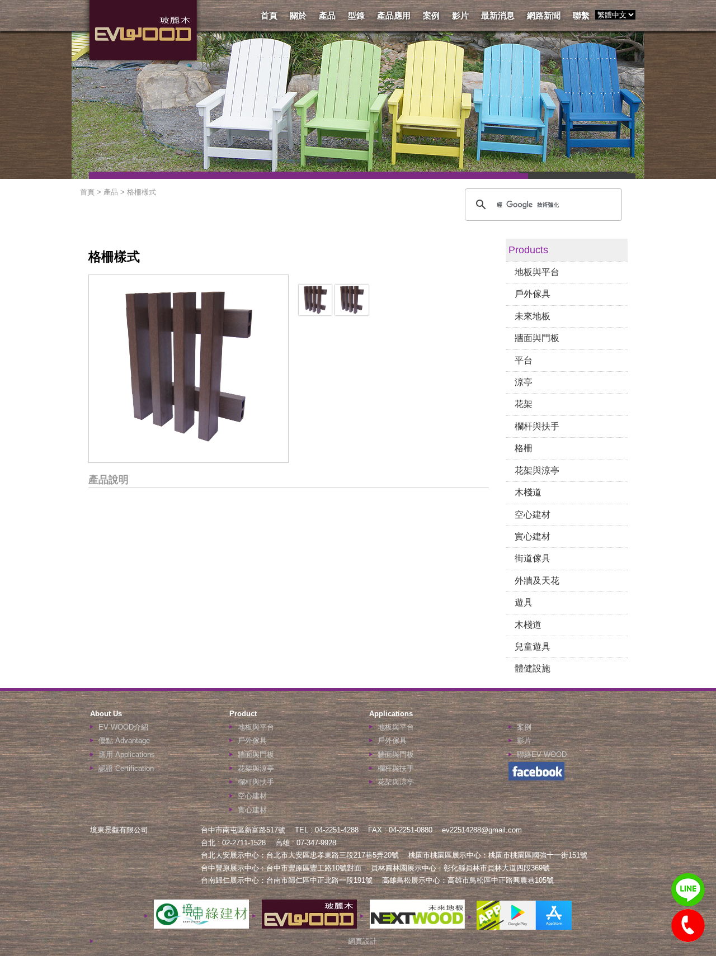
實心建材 (532, 536)
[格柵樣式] (315, 312)
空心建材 (532, 514)
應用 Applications (126, 754)
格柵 (524, 448)
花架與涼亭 (537, 470)
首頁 (269, 15)
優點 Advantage (124, 740)
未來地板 (532, 316)
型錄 (356, 15)
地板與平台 (537, 272)
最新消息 (498, 15)
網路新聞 (543, 15)
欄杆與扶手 (537, 426)
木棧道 (528, 492)
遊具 (524, 602)
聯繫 (581, 15)
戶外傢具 (532, 294)
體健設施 (532, 668)
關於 (298, 15)
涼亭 (524, 382)
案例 (431, 15)
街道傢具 (532, 558)
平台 (524, 360)
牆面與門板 (537, 338)
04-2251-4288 (688, 926)
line (688, 890)
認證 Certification (126, 768)
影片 (460, 15)
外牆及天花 (537, 580)
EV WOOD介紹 (123, 727)
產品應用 (394, 15)
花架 (524, 404)
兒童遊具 (532, 646)
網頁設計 (362, 941)
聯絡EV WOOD (542, 754)
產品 (327, 15)
